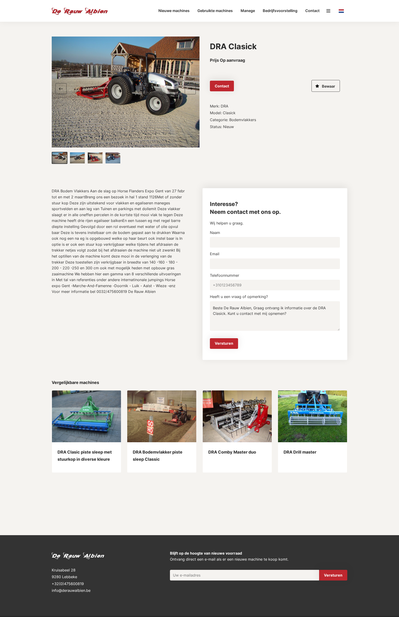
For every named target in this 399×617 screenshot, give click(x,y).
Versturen (224, 343)
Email (214, 254)
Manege (248, 10)
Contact (312, 10)
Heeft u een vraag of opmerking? (239, 296)
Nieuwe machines (174, 10)
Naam (215, 232)
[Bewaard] (325, 86)
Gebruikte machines (215, 10)
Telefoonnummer (224, 275)
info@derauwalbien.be (71, 590)
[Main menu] (328, 11)
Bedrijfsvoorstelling (280, 10)
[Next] (188, 88)
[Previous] (63, 88)
